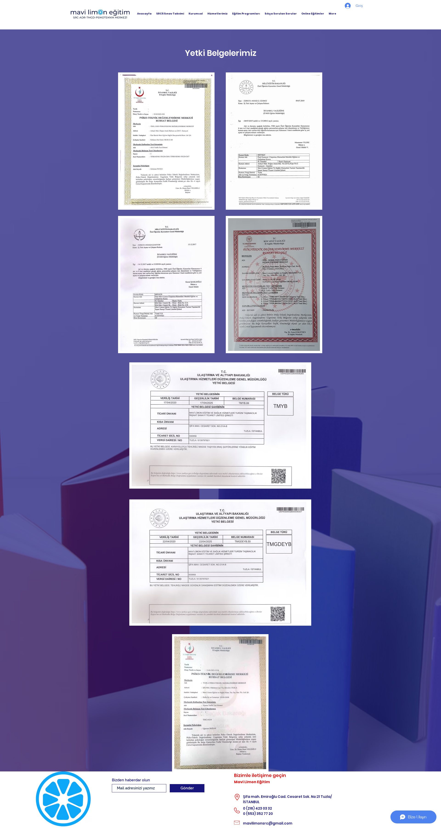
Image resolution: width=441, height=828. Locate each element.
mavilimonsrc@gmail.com (267, 823)
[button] (195, 13)
